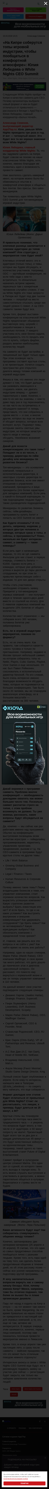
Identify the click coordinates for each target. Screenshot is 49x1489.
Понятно (24, 1483)
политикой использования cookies (16, 1479)
